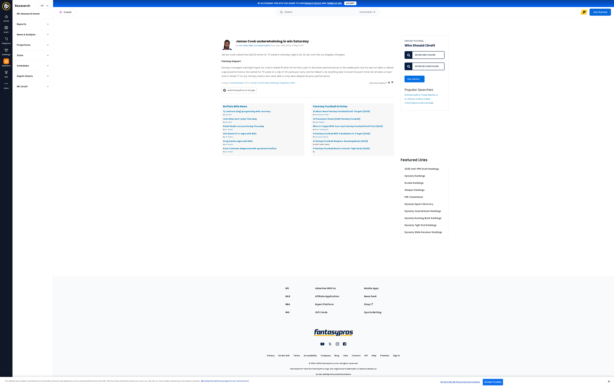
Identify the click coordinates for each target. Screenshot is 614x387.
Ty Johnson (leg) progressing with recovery (247, 111)
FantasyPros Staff (321, 115)
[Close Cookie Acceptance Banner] (608, 381)
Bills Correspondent (259, 45)
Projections (285, 83)
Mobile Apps (371, 288)
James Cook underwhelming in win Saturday (272, 41)
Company (326, 355)
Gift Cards (321, 312)
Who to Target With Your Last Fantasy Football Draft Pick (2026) (348, 126)
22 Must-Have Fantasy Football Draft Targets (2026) (341, 111)
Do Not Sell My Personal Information (333, 374)
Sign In (396, 355)
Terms (296, 355)
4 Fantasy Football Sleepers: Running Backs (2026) (340, 141)
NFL (287, 288)
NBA (287, 304)
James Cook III (257, 83)
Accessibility (310, 355)
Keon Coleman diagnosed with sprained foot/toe (249, 148)
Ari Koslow (229, 129)
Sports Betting (372, 312)
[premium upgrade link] (584, 12)
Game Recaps (237, 83)
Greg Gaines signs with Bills (238, 141)
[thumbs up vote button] (389, 83)
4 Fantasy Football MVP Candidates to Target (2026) (341, 133)
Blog (337, 355)
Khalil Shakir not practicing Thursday (243, 126)
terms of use (334, 3)
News (267, 83)
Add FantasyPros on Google (241, 90)
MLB (287, 296)
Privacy (271, 355)
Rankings (274, 83)
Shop (367, 304)
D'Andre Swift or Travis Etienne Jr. (421, 94)
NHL (287, 312)
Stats (292, 83)
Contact (356, 355)
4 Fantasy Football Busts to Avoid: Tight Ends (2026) (341, 148)
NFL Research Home (28, 13)
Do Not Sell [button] (284, 355)
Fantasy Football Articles (330, 106)
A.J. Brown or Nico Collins (417, 98)
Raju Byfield (319, 122)
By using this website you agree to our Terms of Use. (225, 381)
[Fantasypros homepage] (6, 7)
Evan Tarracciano (321, 129)
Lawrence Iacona (321, 137)
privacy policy (312, 3)
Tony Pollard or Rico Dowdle (419, 102)
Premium (384, 355)
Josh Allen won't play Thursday (240, 119)
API (366, 355)
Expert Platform (324, 304)
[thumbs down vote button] (392, 83)
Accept (350, 3)
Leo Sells (243, 45)
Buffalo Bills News (235, 106)
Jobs (345, 355)
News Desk (370, 296)
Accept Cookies (492, 382)
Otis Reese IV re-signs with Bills (239, 133)
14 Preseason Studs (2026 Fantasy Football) (336, 119)
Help (374, 355)
